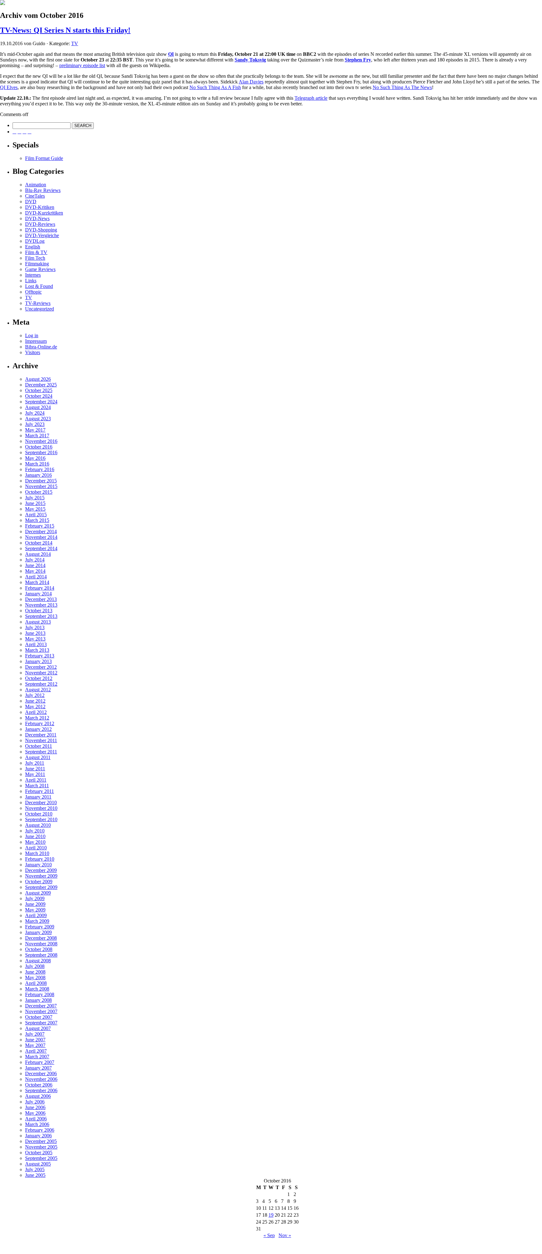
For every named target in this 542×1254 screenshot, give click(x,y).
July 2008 (35, 966)
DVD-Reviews (40, 224)
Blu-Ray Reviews (43, 190)
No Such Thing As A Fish (215, 87)
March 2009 (37, 921)
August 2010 (38, 825)
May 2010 (35, 842)
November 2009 (41, 876)
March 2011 (37, 785)
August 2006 (38, 1096)
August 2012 (38, 689)
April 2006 (36, 1118)
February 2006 (39, 1130)
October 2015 (38, 492)
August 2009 (38, 892)
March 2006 (37, 1124)
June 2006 (35, 1107)
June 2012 (35, 701)
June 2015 (35, 503)
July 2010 (35, 830)
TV (74, 43)
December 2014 (41, 531)
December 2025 (41, 384)
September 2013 (41, 616)
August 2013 (38, 621)
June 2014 (35, 565)
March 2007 (37, 1056)
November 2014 (41, 537)
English (32, 246)
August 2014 (38, 554)
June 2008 (35, 972)
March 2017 (37, 435)
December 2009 (41, 870)
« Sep (269, 1235)
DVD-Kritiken (39, 207)
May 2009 (35, 909)
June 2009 (35, 904)
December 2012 (41, 667)
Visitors (32, 352)
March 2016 (37, 463)
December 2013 (41, 599)
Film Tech (35, 258)
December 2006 (41, 1073)
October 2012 (38, 678)
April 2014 (36, 576)
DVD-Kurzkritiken (44, 212)
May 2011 (35, 774)
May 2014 (35, 571)
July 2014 (35, 559)
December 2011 (40, 734)
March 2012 (37, 717)
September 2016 (41, 452)
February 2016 (39, 469)
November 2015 (41, 486)
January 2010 (38, 864)
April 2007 (36, 1051)
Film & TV (36, 252)
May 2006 (35, 1113)
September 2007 (41, 1022)
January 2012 (38, 729)
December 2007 (41, 1005)
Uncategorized (39, 308)
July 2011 (34, 763)
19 (271, 1215)
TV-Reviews (37, 303)
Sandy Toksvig (250, 59)
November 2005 (41, 1147)
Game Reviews (40, 269)
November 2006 (41, 1079)
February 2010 (39, 859)
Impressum (36, 341)
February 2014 (39, 588)
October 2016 (38, 446)
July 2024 (35, 413)
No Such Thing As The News (402, 87)
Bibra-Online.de (41, 346)
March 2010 (37, 853)
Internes (33, 275)
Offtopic (33, 292)
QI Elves (9, 87)
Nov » (285, 1235)
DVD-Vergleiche (42, 235)
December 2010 (41, 802)
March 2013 (37, 650)
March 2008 (37, 988)
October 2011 (38, 746)
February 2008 (39, 994)
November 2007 (41, 1011)
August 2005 (38, 1163)
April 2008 (36, 983)
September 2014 (41, 548)
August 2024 (38, 407)
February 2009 (39, 926)
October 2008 (38, 949)
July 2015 (35, 497)
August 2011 (37, 757)
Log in (31, 335)
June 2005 (35, 1175)
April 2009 (36, 915)
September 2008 (41, 955)
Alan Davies (251, 81)
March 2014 (37, 582)
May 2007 (35, 1045)
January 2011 (38, 797)
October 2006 (38, 1084)
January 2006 (38, 1135)
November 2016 (41, 441)
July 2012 (35, 695)
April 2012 (36, 712)
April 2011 (35, 780)
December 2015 (41, 480)
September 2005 (41, 1158)
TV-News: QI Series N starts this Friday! (65, 30)
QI (171, 54)
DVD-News (37, 218)
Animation (35, 184)
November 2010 (41, 808)
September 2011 (41, 751)
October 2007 (38, 1017)
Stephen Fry (358, 59)
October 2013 (38, 610)
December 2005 (41, 1141)
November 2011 (41, 740)
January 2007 (38, 1068)
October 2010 (38, 813)
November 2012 (41, 672)
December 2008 (41, 938)
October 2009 (38, 881)
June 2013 (35, 633)
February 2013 (39, 655)
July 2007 (35, 1034)
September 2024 (41, 401)
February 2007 (39, 1062)
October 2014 (38, 542)
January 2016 (38, 475)
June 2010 (35, 836)
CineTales (35, 196)
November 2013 (41, 605)
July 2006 (35, 1101)
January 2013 (38, 661)
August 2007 (38, 1028)
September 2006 (41, 1090)
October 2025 (38, 390)
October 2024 (38, 396)
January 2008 (38, 1000)
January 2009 (38, 932)
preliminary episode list (82, 65)
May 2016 (35, 458)
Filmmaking (37, 263)
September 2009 (41, 887)
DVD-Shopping (41, 229)
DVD (30, 201)
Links (30, 280)
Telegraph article (311, 98)
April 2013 (36, 644)
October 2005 (38, 1152)
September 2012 (41, 684)
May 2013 (35, 638)
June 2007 (35, 1039)
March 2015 (37, 520)
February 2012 (39, 723)
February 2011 (39, 791)
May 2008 (35, 977)
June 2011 (35, 768)
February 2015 (39, 526)
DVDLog (35, 241)
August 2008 (38, 960)
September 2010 (41, 819)
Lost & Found (39, 286)
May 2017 (35, 430)
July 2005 (35, 1169)
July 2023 (35, 424)
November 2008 (41, 943)
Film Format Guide (44, 158)
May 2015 (35, 509)
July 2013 (35, 627)
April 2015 (36, 514)
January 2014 (38, 593)
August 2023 (38, 418)
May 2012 (35, 706)
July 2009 (35, 898)
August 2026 (38, 379)
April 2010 (36, 847)
